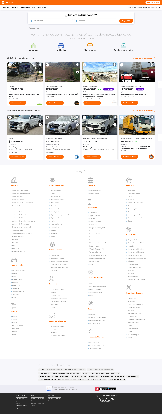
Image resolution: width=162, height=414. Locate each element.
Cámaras (92, 219)
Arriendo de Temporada (20, 224)
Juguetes (54, 332)
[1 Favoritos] (84, 65)
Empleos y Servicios (28, 7)
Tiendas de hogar (18, 291)
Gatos (130, 197)
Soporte (18, 403)
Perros (130, 212)
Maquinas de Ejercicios (97, 320)
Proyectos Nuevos (18, 251)
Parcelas (15, 242)
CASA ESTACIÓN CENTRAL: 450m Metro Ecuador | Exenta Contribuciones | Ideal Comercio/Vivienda (72, 380)
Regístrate (18, 408)
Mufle (53, 221)
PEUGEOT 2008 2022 (79, 376)
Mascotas (130, 185)
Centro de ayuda (155, 7)
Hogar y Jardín (17, 265)
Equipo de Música (57, 218)
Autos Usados (56, 191)
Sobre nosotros (20, 398)
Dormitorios (16, 285)
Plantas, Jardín (17, 279)
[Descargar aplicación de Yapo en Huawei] (97, 389)
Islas (13, 245)
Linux (91, 237)
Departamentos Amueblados (22, 227)
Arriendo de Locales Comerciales (23, 221)
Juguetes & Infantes (57, 321)
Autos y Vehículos (56, 185)
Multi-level (131, 301)
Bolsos (14, 316)
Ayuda (17, 401)
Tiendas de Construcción (136, 279)
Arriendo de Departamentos (22, 215)
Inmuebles (5, 7)
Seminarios (54, 304)
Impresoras (93, 231)
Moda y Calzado (18, 326)
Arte (91, 283)
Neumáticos (55, 227)
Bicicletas (92, 314)
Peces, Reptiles (133, 209)
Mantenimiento (133, 276)
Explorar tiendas (131, 7)
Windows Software (95, 252)
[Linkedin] (109, 399)
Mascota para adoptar (136, 215)
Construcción (132, 235)
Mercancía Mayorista (96, 337)
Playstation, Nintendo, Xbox (98, 243)
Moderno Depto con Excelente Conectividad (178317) (106, 376)
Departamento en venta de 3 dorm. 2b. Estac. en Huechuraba (59, 373)
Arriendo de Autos (57, 200)
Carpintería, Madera (134, 240)
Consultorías (132, 316)
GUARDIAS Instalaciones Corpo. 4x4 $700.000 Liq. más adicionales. (62, 370)
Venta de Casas (17, 197)
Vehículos (14, 7)
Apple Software (94, 216)
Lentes (14, 323)
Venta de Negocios (134, 313)
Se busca (15, 288)
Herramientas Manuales (136, 252)
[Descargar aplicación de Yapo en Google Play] (112, 388)
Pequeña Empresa (134, 307)
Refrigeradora (94, 261)
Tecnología (92, 207)
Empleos (91, 185)
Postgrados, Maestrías (58, 301)
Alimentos (131, 191)
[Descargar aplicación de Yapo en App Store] (103, 388)
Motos (53, 194)
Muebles (15, 282)
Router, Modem (94, 246)
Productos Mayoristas (135, 304)
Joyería (14, 320)
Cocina (14, 273)
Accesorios (55, 203)
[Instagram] (103, 399)
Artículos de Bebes (18, 270)
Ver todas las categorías (54, 398)
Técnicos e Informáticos (59, 298)
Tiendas (50, 401)
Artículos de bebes (57, 326)
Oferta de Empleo (95, 191)
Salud (130, 332)
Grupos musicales (95, 292)
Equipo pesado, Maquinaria (60, 215)
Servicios (131, 270)
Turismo (130, 338)
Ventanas (15, 295)
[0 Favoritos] (10, 65)
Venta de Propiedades (20, 191)
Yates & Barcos (55, 250)
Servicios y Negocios (134, 293)
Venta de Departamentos (21, 194)
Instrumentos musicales (97, 286)
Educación (53, 284)
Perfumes (15, 329)
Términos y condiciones (37, 398)
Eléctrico (131, 261)
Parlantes (92, 240)
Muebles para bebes (58, 335)
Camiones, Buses (56, 209)
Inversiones (132, 298)
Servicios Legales (134, 335)
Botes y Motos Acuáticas (59, 261)
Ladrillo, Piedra (133, 264)
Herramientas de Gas (135, 255)
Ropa (14, 335)
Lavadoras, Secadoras (97, 258)
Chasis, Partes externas (59, 212)
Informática (93, 225)
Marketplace (41, 7)
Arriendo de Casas (18, 212)
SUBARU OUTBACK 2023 (117, 380)
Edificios (15, 239)
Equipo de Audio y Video (97, 228)
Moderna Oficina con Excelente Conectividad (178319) (101, 373)
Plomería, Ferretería (134, 267)
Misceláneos (132, 246)
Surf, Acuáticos (94, 323)
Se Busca (54, 233)
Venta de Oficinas (18, 200)
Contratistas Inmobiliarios (137, 243)
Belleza (14, 311)
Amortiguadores (56, 206)
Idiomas (53, 292)
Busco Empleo (94, 194)
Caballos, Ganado (134, 194)
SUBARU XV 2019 (132, 376)
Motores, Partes (56, 224)
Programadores (133, 323)
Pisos (14, 276)
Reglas (33, 405)
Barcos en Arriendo (57, 258)
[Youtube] (112, 399)
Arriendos (15, 209)
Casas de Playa (17, 230)
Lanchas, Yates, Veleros (59, 264)
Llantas (53, 230)
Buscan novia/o (133, 206)
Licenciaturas (55, 295)
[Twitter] (106, 399)
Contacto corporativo (21, 405)
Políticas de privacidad (37, 401)
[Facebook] (100, 399)
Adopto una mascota (135, 218)
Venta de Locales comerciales (22, 203)
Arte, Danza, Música (57, 289)
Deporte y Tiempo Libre (97, 317)
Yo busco (54, 270)
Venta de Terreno (18, 206)
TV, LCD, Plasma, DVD (96, 249)
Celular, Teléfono (95, 222)
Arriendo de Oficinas (19, 218)
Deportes (92, 309)
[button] (40, 72)
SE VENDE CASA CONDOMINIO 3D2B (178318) (54, 376)
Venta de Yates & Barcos (59, 267)
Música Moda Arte (95, 278)
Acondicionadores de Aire (98, 255)
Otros (14, 298)
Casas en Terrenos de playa (22, 233)
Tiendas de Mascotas (135, 203)
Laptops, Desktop (95, 234)
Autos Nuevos (56, 197)
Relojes (14, 332)
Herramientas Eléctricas (136, 249)
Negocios (15, 248)
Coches (53, 329)
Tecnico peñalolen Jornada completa (100, 370)
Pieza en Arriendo (18, 236)
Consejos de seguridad (143, 7)
